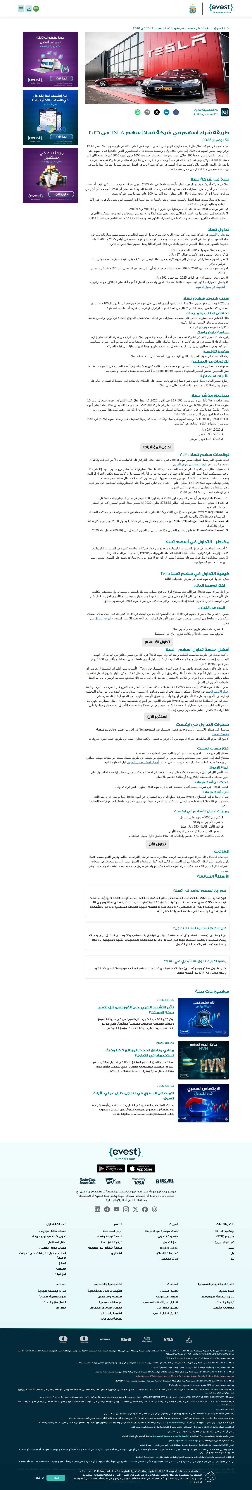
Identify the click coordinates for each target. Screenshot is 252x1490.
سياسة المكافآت (111, 1318)
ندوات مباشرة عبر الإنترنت (161, 1231)
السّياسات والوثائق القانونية (105, 1290)
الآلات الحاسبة (169, 1258)
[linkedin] (166, 112)
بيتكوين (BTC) (224, 1231)
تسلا (231, 1247)
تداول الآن (157, 844)
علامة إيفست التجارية (52, 1290)
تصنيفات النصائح (167, 1253)
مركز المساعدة (112, 1231)
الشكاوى (116, 1253)
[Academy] (50, 59)
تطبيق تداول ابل (167, 1307)
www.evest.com (176, 1423)
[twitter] (157, 112)
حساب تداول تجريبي (52, 1231)
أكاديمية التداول (168, 1236)
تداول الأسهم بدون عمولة (49, 1236)
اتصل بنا (61, 1307)
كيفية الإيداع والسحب (108, 1236)
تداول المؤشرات (157, 447)
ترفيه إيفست (225, 1302)
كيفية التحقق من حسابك (105, 1247)
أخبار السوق (221, 28)
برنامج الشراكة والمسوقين (217, 1296)
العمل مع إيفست (55, 1302)
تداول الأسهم (157, 642)
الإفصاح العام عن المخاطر (105, 1307)
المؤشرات (60, 1274)
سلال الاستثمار (57, 1242)
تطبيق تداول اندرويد (165, 1313)
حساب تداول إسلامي (52, 1247)
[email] (147, 112)
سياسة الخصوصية (110, 1302)
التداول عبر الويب (167, 1296)
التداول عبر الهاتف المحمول (160, 1302)
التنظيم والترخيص (110, 1296)
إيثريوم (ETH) (225, 1236)
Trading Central (169, 1247)
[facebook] (176, 112)
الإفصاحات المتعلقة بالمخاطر (183, 1441)
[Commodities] (50, 175)
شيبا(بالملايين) (224, 1242)
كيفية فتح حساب (110, 1242)
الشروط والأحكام (111, 1313)
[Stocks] (50, 117)
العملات (61, 1268)
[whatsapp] (138, 112)
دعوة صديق (226, 1290)
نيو (232, 1258)
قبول (56, 1477)
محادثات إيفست (223, 1307)
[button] (21, 8)
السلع (62, 1263)
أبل (232, 1253)
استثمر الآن (157, 717)
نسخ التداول (170, 1242)
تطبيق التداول (169, 1290)
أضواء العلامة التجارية (52, 1296)
